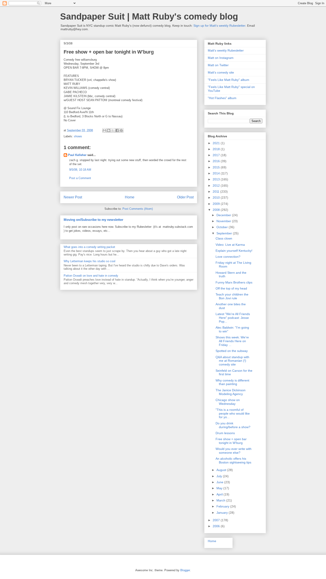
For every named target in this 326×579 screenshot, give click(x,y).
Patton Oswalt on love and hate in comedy (91, 275)
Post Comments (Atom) (137, 208)
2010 (217, 197)
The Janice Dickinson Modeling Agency (230, 392)
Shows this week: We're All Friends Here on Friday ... (232, 341)
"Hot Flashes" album (222, 98)
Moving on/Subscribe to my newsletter (93, 220)
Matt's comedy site (221, 72)
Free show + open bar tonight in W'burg (231, 441)
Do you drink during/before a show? (233, 425)
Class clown (224, 238)
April (220, 494)
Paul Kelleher (77, 155)
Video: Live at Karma (230, 244)
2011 (216, 191)
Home (129, 197)
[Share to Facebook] (117, 130)
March (221, 500)
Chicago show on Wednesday (228, 401)
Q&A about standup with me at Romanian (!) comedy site (232, 360)
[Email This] (104, 130)
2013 (217, 179)
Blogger (185, 570)
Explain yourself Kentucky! (234, 250)
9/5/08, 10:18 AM (80, 169)
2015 (217, 167)
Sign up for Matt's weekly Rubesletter (219, 25)
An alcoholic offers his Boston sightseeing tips (233, 460)
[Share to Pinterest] (121, 130)
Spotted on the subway (232, 351)
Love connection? (228, 256)
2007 (217, 520)
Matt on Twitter (218, 65)
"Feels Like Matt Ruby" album (228, 80)
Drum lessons (225, 433)
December (224, 215)
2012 (217, 185)
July (219, 476)
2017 (217, 155)
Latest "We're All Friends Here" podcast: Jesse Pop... (233, 317)
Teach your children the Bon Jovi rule (232, 296)
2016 (217, 161)
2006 (217, 526)
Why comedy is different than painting (232, 382)
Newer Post (73, 197)
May (219, 488)
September (224, 233)
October (222, 227)
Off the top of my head (231, 288)
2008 (217, 210)
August (221, 470)
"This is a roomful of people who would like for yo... (233, 413)
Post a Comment (80, 178)
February (223, 506)
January (222, 512)
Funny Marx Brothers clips (234, 282)
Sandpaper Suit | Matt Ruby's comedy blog (149, 16)
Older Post (185, 197)
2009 (217, 204)
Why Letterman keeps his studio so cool (89, 261)
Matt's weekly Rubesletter (226, 50)
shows (78, 136)
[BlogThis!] (108, 130)
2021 (217, 143)
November (224, 221)
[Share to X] (113, 130)
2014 (217, 173)
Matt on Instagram (221, 58)
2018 (217, 149)
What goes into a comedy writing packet (89, 247)
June (220, 482)
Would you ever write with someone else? (233, 450)
